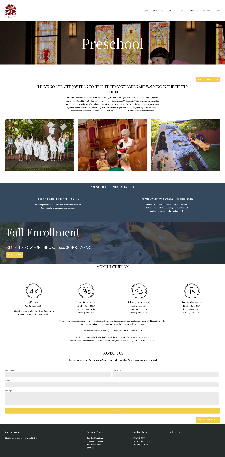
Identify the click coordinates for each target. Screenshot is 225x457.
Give (218, 11)
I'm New (206, 11)
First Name (9, 370)
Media (182, 11)
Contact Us (112, 411)
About (146, 11)
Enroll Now (14, 255)
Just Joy (171, 11)
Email (7, 381)
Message (8, 391)
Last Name (116, 370)
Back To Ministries (208, 80)
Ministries (158, 11)
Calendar (193, 11)
